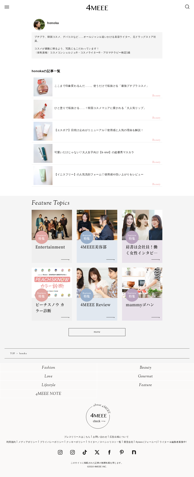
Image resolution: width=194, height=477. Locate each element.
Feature (145, 385)
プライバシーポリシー (52, 442)
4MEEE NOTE (48, 394)
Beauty (145, 368)
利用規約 (11, 442)
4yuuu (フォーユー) (146, 442)
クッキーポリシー (75, 442)
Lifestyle (49, 385)
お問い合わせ (100, 437)
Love (48, 376)
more (97, 332)
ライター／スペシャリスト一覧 (104, 442)
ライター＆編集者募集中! (173, 442)
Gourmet (145, 376)
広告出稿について (119, 437)
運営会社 (128, 442)
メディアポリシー (28, 442)
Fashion (48, 368)
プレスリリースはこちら (77, 437)
